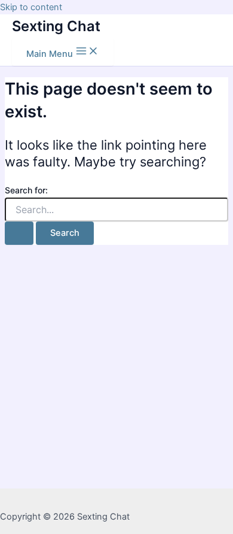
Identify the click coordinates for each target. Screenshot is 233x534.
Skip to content (31, 7)
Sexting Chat (56, 26)
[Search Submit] (19, 233)
